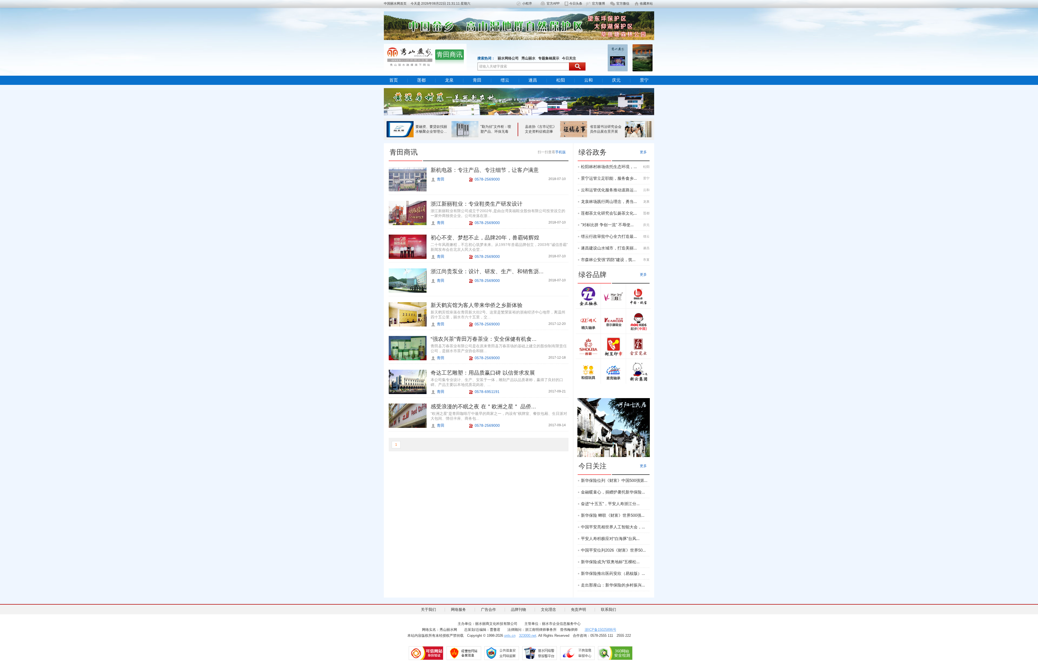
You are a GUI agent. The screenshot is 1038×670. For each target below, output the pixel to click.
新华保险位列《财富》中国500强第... (614, 480)
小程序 (527, 3)
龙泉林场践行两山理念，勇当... (609, 201)
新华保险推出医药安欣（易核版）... (613, 573)
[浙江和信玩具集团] (588, 372)
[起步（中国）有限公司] (638, 321)
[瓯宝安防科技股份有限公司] (638, 296)
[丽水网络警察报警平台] (540, 653)
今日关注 (569, 58)
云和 (588, 80)
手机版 (560, 152)
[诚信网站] (426, 653)
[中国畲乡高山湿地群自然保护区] (519, 25)
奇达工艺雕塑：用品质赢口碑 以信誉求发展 (483, 373)
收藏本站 (646, 3)
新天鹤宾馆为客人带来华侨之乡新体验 (477, 305)
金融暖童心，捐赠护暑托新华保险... (613, 492)
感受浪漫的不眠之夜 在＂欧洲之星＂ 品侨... (483, 406)
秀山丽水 (528, 58)
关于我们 (428, 609)
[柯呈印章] (613, 346)
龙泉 (449, 80)
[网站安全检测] (615, 653)
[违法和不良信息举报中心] (577, 653)
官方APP (553, 3)
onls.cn (509, 636)
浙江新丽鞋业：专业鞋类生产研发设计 (477, 204)
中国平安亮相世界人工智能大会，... (613, 527)
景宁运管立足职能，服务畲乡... (609, 178)
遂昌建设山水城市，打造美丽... (609, 248)
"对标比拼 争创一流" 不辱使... (607, 224)
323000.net (527, 636)
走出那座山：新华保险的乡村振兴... (613, 585)
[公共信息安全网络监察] (502, 653)
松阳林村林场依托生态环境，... (609, 166)
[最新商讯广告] (519, 101)
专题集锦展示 (548, 58)
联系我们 (608, 609)
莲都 (421, 80)
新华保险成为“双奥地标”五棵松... (610, 561)
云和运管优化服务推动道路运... (609, 190)
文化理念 (548, 609)
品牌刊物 (518, 609)
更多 (643, 152)
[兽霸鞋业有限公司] (588, 346)
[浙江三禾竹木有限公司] (613, 296)
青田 (477, 80)
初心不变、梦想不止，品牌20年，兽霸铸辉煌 (485, 238)
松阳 (560, 80)
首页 (393, 80)
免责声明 (578, 609)
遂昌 (532, 80)
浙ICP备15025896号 (600, 630)
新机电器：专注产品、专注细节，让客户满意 (485, 170)
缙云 (505, 80)
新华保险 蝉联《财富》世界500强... (612, 515)
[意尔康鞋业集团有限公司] (613, 321)
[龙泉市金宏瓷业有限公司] (638, 346)
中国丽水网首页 (397, 3)
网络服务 (458, 609)
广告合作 (488, 609)
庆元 (616, 80)
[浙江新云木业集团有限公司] (638, 372)
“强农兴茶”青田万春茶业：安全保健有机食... (484, 339)
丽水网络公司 (508, 58)
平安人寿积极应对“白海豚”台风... (610, 538)
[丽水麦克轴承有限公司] (613, 372)
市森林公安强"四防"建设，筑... (608, 259)
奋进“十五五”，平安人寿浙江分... (610, 503)
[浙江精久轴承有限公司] (588, 321)
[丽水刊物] (643, 57)
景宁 (644, 80)
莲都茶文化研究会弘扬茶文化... (609, 213)
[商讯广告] (613, 427)
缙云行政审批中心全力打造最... (609, 236)
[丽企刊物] (618, 57)
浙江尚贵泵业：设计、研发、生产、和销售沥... (487, 271)
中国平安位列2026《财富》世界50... (613, 550)
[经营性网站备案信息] (464, 653)
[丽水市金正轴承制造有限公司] (588, 296)
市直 (646, 260)
